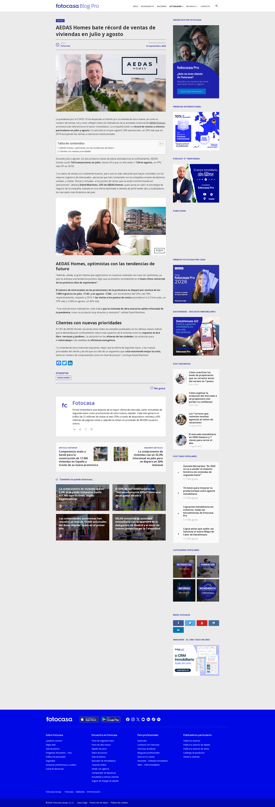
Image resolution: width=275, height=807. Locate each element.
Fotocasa (65, 45)
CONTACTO (205, 6)
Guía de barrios (99, 756)
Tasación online (99, 764)
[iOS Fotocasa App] (89, 719)
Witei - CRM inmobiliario (149, 764)
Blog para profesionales (149, 752)
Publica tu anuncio (191, 740)
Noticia (60, 21)
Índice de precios (99, 752)
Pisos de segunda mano (103, 740)
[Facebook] (86, 429)
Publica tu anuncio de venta (196, 748)
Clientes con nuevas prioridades (75, 151)
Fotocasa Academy (146, 748)
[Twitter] (80, 429)
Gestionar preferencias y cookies (61, 764)
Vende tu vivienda (191, 756)
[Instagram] (91, 429)
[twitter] (138, 719)
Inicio (135, 6)
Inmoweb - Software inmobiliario (153, 760)
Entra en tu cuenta (146, 756)
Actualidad (175, 6)
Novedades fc (147, 6)
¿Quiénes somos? (54, 740)
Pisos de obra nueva (101, 744)
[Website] (74, 429)
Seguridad (50, 760)
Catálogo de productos (194, 752)
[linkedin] (148, 719)
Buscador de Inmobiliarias (104, 760)
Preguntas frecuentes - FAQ (59, 752)
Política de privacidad (55, 756)
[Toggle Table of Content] (159, 143)
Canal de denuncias (55, 768)
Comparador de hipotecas (104, 772)
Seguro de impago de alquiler (105, 780)
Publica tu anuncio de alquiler (196, 744)
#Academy (162, 6)
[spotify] (158, 719)
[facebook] (127, 719)
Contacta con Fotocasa (148, 744)
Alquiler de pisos (99, 748)
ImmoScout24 (93, 791)
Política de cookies (119, 802)
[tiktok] (153, 719)
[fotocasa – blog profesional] (77, 5)
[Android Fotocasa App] (110, 719)
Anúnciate (142, 740)
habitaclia (80, 791)
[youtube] (143, 719)
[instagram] (133, 719)
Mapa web (51, 744)
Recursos (191, 6)
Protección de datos (99, 802)
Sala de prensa (52, 748)
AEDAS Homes (63, 377)
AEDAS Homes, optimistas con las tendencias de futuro (86, 148)
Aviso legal (82, 802)
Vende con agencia (100, 768)
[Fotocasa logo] (59, 719)
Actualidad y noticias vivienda (105, 776)
